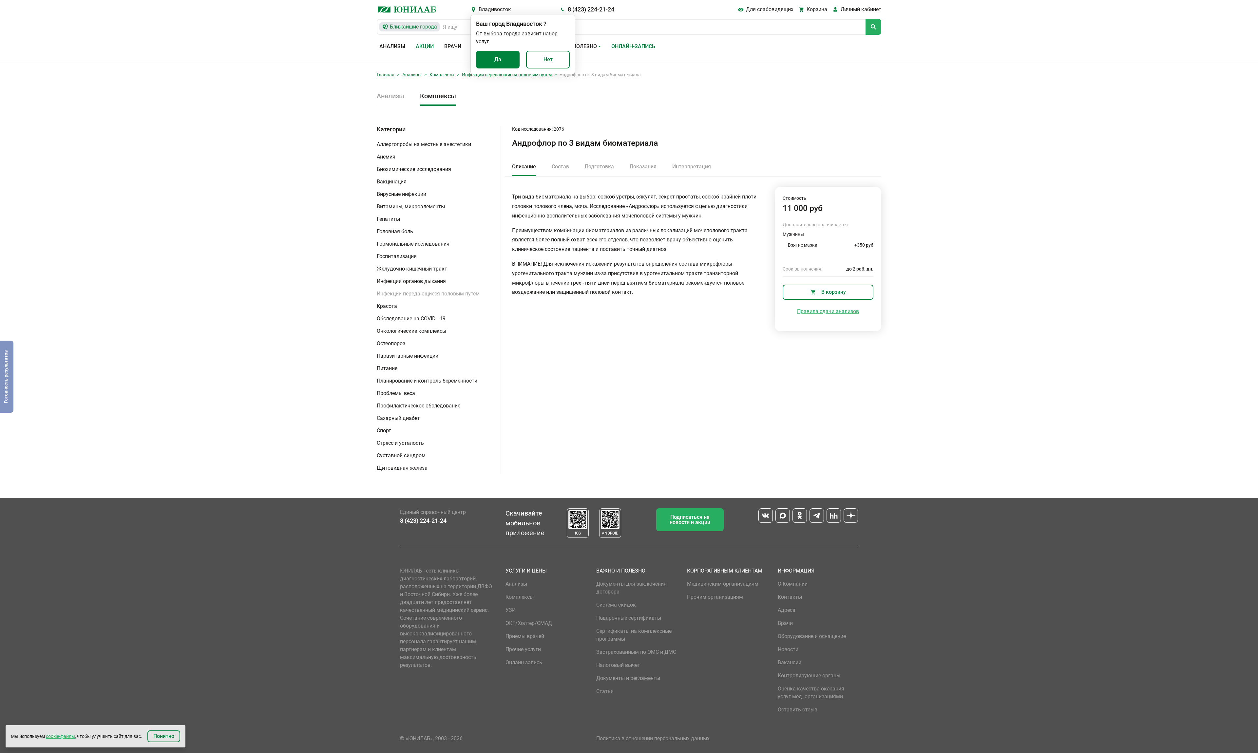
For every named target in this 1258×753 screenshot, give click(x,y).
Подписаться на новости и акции (690, 519)
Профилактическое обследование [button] (418, 406)
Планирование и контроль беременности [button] (427, 381)
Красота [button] (387, 306)
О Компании (793, 584)
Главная (385, 74)
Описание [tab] (524, 166)
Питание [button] (387, 368)
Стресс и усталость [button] (400, 443)
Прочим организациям (715, 597)
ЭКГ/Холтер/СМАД (528, 623)
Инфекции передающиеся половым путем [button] (428, 294)
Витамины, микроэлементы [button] (411, 206)
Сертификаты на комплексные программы (634, 635)
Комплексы (441, 74)
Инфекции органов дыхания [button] (411, 281)
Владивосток (495, 9)
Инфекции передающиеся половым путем (507, 74)
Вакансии (789, 662)
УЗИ (510, 610)
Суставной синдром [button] (401, 455)
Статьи (605, 691)
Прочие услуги (523, 649)
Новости (788, 649)
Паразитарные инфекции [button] (407, 356)
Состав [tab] (560, 166)
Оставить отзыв (797, 709)
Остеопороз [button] (391, 343)
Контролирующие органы (809, 675)
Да (497, 59)
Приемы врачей (524, 636)
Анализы (392, 46)
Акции (425, 46)
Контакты (790, 597)
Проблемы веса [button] (396, 393)
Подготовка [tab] (599, 166)
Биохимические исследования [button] (414, 169)
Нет (548, 59)
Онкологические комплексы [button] (411, 331)
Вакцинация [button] (392, 182)
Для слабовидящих (769, 9)
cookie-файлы (60, 736)
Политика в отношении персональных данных (653, 738)
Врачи (452, 46)
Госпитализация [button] (397, 256)
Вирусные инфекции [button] (401, 194)
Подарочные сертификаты (628, 618)
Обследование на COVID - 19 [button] (411, 318)
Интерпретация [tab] (691, 166)
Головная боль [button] (395, 231)
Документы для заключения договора (631, 588)
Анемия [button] (386, 157)
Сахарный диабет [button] (398, 418)
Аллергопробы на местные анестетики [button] (424, 144)
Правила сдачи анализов (828, 311)
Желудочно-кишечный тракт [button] (412, 269)
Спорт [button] (384, 430)
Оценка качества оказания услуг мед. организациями (811, 693)
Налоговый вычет (618, 665)
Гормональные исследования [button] (413, 244)
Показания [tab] (643, 166)
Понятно (163, 736)
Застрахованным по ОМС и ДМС (636, 652)
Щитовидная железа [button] (402, 468)
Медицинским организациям (722, 584)
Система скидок (616, 605)
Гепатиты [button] (388, 219)
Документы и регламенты (628, 678)
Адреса (786, 610)
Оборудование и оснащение (812, 636)
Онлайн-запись (633, 46)
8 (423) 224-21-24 (591, 9)
